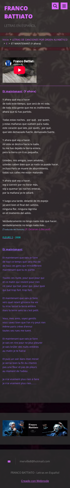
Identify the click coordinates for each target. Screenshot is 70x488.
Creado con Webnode (35, 481)
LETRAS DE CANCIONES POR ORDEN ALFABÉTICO (39, 39)
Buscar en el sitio (55, 6)
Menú (64, 6)
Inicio (6, 39)
